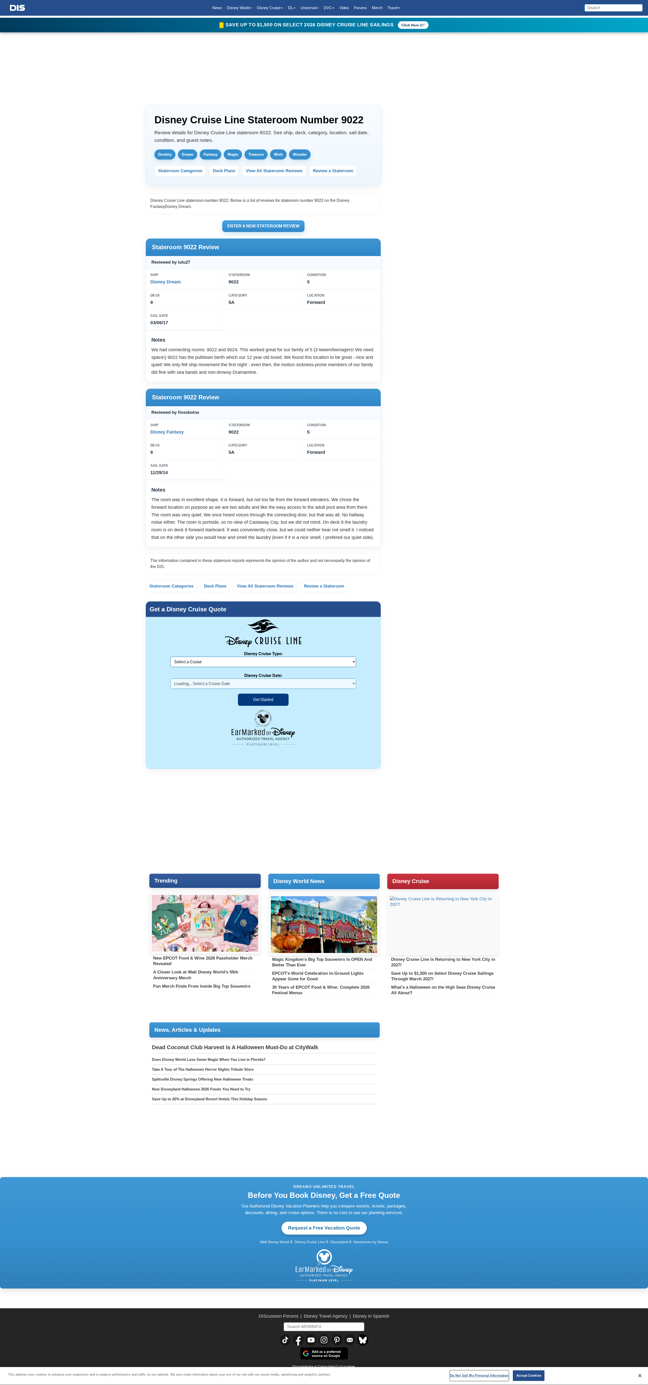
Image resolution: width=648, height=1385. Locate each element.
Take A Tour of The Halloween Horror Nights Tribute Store (203, 1069)
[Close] (639, 1375)
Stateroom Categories (180, 170)
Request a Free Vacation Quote (324, 1228)
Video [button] (344, 8)
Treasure (256, 154)
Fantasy (210, 154)
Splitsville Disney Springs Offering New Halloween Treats (202, 1079)
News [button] (217, 8)
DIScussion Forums (278, 1316)
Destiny (165, 154)
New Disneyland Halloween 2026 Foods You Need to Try (201, 1089)
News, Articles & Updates (187, 1030)
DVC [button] (328, 8)
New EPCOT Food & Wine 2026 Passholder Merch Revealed (202, 961)
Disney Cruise (410, 881)
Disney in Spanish (371, 1316)
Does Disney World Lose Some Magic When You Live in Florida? (209, 1059)
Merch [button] (377, 8)
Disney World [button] (238, 8)
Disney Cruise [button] (268, 8)
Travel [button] (393, 8)
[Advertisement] (445, 134)
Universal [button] (308, 8)
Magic (233, 154)
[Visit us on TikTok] (285, 1339)
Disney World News (299, 881)
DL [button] (290, 8)
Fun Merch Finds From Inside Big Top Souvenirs (201, 986)
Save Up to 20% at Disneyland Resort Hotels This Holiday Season (209, 1099)
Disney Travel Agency (326, 1316)
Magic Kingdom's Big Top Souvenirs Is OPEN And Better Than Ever (322, 962)
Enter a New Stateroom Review (263, 226)
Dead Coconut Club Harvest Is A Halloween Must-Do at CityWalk (235, 1047)
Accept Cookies (528, 1375)
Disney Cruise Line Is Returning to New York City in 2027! (443, 962)
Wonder (300, 154)
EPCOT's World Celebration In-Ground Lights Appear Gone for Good (317, 976)
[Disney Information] (17, 8)
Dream (187, 154)
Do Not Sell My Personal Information (479, 1375)
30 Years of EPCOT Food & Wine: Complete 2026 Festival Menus (321, 990)
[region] (324, 1376)
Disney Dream (165, 281)
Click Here (410, 25)
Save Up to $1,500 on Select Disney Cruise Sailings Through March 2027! (442, 976)
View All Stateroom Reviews (274, 170)
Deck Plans (224, 170)
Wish (278, 154)
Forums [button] (360, 8)
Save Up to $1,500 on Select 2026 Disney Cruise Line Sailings (310, 24)
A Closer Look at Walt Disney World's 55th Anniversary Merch (195, 975)
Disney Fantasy (167, 432)
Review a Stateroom (333, 170)
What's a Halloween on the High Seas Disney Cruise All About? (443, 990)
